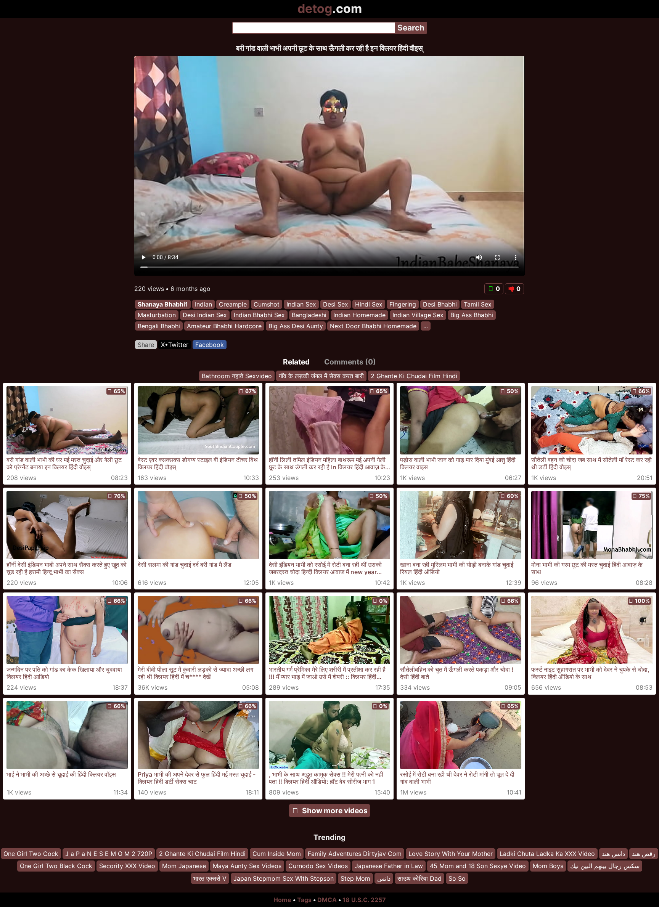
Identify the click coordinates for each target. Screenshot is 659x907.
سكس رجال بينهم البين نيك (605, 866)
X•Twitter (174, 344)
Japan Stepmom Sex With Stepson (283, 878)
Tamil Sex (478, 304)
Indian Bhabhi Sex (259, 315)
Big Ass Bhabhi (471, 315)
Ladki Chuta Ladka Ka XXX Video (547, 853)
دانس (384, 878)
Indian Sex (301, 304)
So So (457, 878)
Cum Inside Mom (276, 853)
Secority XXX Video (127, 866)
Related (296, 361)
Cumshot (267, 304)
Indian (203, 304)
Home (282, 899)
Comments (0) (350, 361)
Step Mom (355, 878)
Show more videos (335, 810)
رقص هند (644, 853)
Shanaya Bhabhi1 (163, 304)
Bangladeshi (309, 315)
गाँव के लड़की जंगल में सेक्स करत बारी (321, 376)
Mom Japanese (184, 866)
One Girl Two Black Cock (56, 866)
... (425, 326)
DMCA (327, 899)
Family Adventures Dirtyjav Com (355, 853)
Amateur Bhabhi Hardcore (224, 326)
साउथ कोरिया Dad (419, 878)
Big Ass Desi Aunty (295, 326)
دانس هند (613, 853)
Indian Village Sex (418, 315)
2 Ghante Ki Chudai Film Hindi (414, 376)
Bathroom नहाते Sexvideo (237, 376)
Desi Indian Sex (205, 315)
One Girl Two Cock (30, 853)
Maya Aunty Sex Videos (247, 866)
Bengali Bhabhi (159, 326)
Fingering (402, 304)
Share (146, 344)
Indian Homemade (359, 315)
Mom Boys (548, 866)
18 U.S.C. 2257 (364, 899)
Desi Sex (335, 304)
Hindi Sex (369, 304)
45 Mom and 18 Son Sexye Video (478, 866)
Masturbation (157, 315)
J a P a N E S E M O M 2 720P (108, 853)
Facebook (209, 344)
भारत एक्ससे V (210, 878)
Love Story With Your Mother (450, 853)
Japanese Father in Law (389, 866)
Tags (304, 899)
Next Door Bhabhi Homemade (373, 326)
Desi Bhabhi (440, 304)
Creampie (233, 304)
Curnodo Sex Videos (318, 866)
